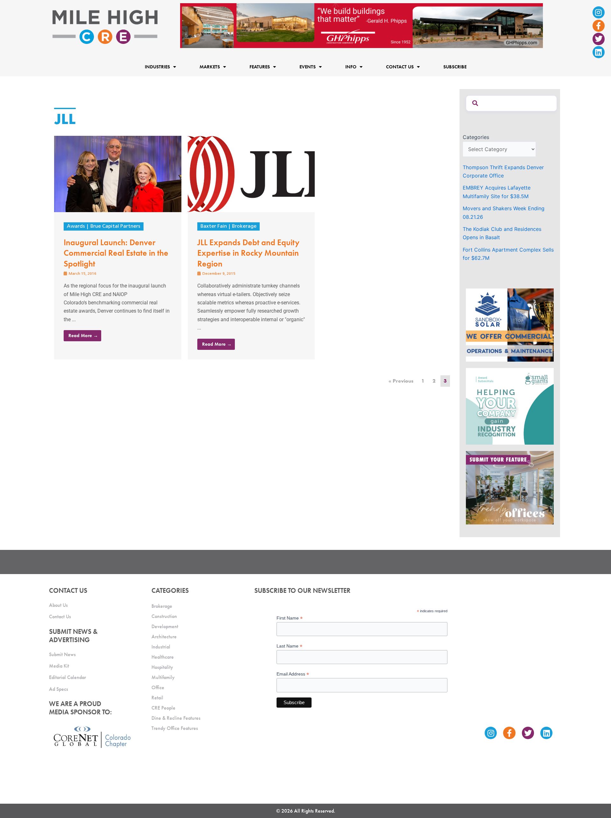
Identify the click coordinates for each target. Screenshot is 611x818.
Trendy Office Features (174, 728)
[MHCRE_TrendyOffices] (510, 487)
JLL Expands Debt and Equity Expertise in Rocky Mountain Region (248, 253)
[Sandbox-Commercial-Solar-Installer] (510, 324)
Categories (476, 137)
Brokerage (244, 226)
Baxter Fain (213, 226)
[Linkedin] (599, 52)
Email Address (293, 674)
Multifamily (163, 677)
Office (157, 687)
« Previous (401, 381)
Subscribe (455, 67)
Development (164, 626)
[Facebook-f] (599, 26)
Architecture (164, 636)
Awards (76, 226)
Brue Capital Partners (115, 226)
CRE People (163, 707)
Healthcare (162, 657)
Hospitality (162, 667)
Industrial (160, 646)
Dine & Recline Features (175, 718)
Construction (164, 616)
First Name (290, 618)
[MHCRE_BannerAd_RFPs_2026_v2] (361, 25)
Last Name (289, 646)
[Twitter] (599, 39)
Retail (157, 697)
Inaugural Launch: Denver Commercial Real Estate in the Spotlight (116, 253)
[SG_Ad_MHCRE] (510, 406)
